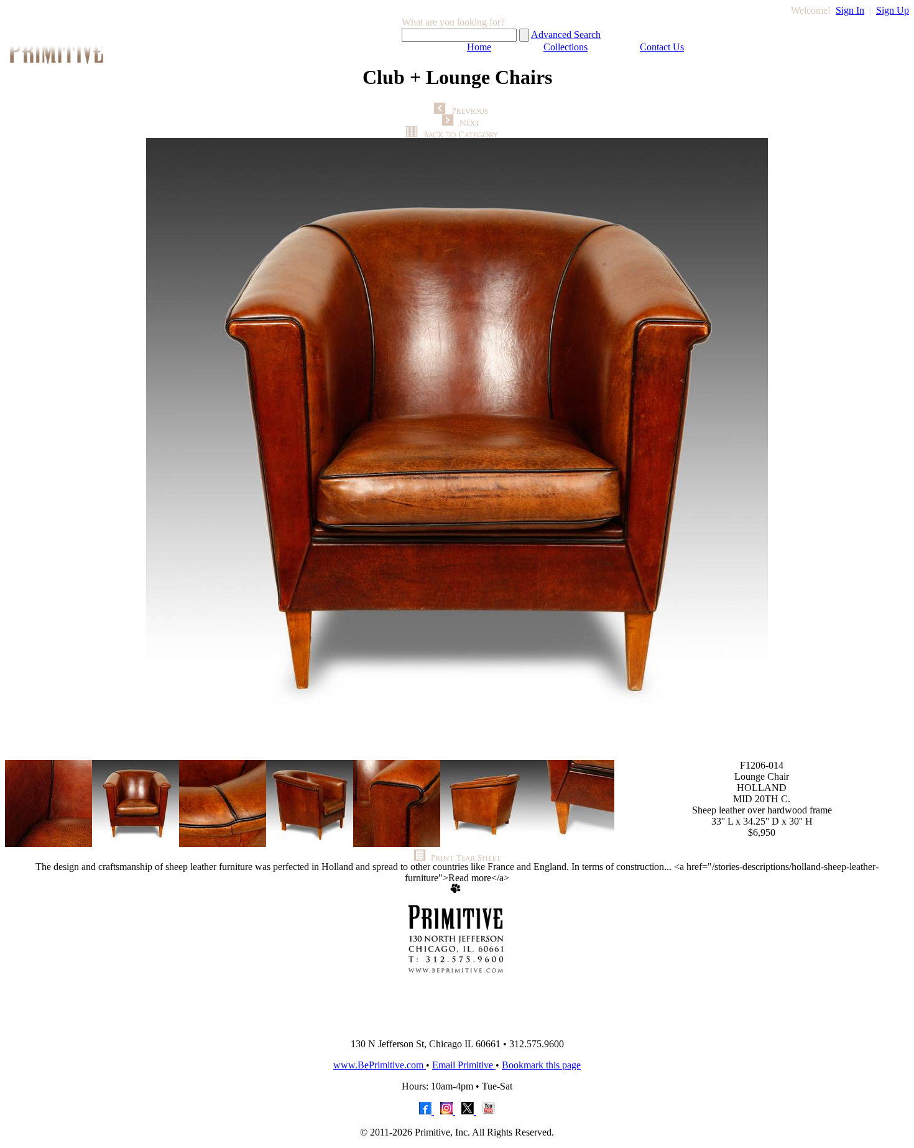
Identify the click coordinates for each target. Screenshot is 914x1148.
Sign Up (892, 10)
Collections (565, 47)
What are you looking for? (453, 22)
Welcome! (811, 10)
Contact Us (662, 47)
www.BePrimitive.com (379, 1065)
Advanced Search (566, 34)
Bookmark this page (541, 1065)
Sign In (850, 10)
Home (479, 47)
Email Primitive (464, 1065)
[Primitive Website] (457, 1025)
